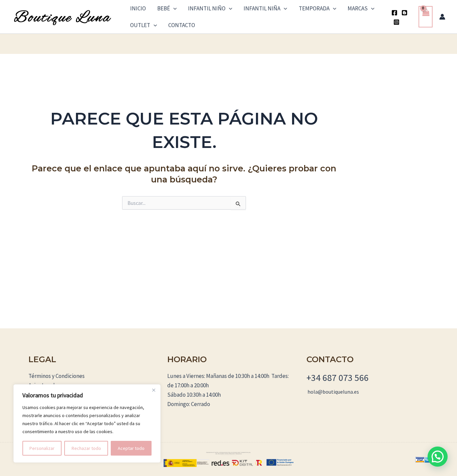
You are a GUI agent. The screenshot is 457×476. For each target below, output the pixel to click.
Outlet (140, 25)
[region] (87, 423)
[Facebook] (394, 13)
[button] (173, 8)
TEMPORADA (314, 8)
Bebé (163, 8)
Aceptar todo (131, 448)
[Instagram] (396, 22)
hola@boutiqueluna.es (333, 391)
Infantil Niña (262, 8)
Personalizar (42, 448)
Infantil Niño (206, 8)
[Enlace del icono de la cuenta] (442, 17)
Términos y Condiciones (56, 376)
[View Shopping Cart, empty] (426, 17)
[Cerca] (154, 390)
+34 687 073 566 (337, 378)
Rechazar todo (86, 448)
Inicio (138, 8)
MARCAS (358, 8)
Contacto (181, 25)
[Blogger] (404, 13)
